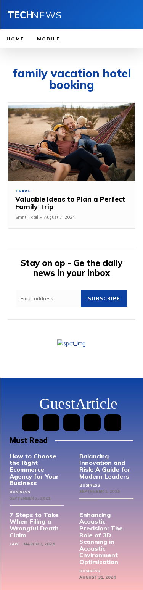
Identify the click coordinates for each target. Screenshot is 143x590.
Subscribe (104, 298)
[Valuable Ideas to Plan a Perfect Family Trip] (71, 142)
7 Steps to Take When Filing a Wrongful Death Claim (34, 525)
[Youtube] (112, 422)
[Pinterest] (71, 422)
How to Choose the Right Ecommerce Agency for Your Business (34, 469)
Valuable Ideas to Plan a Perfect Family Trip (70, 203)
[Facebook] (30, 422)
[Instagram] (51, 422)
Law (14, 544)
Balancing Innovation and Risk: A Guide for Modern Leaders (104, 466)
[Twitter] (92, 422)
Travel (24, 191)
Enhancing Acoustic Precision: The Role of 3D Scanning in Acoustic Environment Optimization (101, 538)
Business (20, 492)
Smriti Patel (26, 217)
